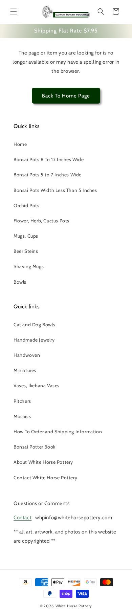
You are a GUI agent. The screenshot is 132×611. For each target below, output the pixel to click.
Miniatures (25, 370)
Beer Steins (26, 251)
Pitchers (22, 401)
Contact (22, 518)
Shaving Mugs (29, 266)
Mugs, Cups (26, 236)
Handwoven (27, 355)
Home (20, 144)
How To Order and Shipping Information (58, 432)
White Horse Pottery (74, 606)
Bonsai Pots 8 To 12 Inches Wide (49, 159)
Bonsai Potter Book (35, 447)
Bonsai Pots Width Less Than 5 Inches (55, 190)
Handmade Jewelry (34, 340)
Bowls (20, 282)
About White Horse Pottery (43, 462)
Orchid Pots (27, 205)
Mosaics (22, 416)
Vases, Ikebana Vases (37, 386)
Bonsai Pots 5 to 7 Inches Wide (48, 175)
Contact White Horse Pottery (45, 478)
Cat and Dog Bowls (34, 325)
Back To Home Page (66, 96)
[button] (13, 11)
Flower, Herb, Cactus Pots (41, 221)
